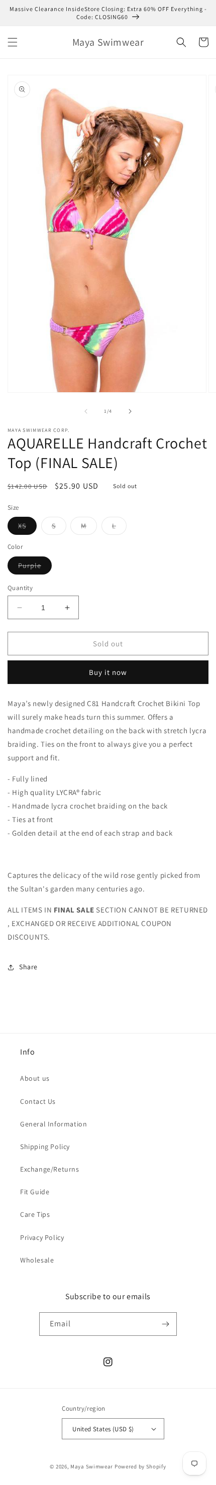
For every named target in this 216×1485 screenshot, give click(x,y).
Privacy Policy (42, 1237)
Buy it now (108, 672)
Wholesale (37, 1260)
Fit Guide (34, 1191)
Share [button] (28, 966)
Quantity (20, 588)
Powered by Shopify (140, 1466)
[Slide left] (86, 411)
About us (35, 1078)
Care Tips (35, 1214)
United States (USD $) (103, 1429)
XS (27, 528)
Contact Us (38, 1101)
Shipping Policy (45, 1146)
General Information (53, 1123)
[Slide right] (130, 411)
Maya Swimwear (91, 1466)
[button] (13, 42)
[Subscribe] (165, 1324)
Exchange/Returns (49, 1169)
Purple (35, 567)
